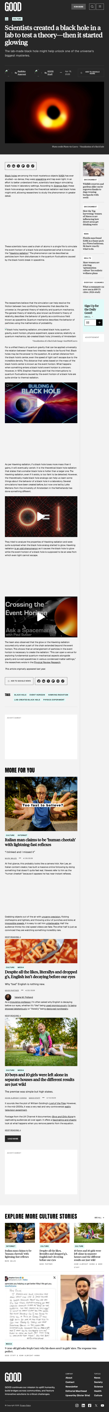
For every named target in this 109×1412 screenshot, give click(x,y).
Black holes (11, 175)
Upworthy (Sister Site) (78, 1395)
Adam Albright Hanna (16, 1098)
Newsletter (72, 1386)
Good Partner (12, 990)
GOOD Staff (34, 1098)
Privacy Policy (25, 1405)
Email (89, 317)
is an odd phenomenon (26, 548)
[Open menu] (100, 7)
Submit (100, 323)
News (86, 234)
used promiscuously (56, 1005)
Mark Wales (11, 858)
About (69, 1377)
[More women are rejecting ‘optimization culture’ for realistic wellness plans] (93, 264)
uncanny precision (51, 916)
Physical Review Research (47, 662)
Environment (90, 180)
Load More (13, 1139)
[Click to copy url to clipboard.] (32, 166)
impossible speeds (14, 923)
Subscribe (78, 7)
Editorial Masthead (76, 1391)
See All (98, 1218)
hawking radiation (58, 695)
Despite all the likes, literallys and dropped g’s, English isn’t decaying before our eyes (41, 974)
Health (87, 258)
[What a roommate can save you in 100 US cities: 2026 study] (93, 286)
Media (21, 967)
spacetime (41, 179)
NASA (61, 175)
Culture (17, 19)
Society (98, 1382)
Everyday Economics (94, 282)
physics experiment (53, 700)
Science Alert (60, 185)
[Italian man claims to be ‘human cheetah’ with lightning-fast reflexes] (20, 1242)
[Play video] (41, 402)
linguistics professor (20, 1002)
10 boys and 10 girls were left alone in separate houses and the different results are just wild (39, 1079)
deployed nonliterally (57, 1008)
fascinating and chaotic (64, 1119)
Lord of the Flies (57, 1103)
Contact (70, 1382)
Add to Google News (92, 73)
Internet (22, 835)
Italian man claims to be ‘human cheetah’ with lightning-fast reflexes (40, 842)
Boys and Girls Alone (62, 1116)
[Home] (6, 19)
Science (98, 1386)
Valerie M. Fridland (23, 997)
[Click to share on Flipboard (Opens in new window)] (23, 166)
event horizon (37, 695)
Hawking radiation (19, 253)
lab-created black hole (27, 700)
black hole (20, 695)
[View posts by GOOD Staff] (38, 72)
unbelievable (52, 923)
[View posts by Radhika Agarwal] (8, 72)
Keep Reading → (13, 937)
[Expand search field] (92, 7)
